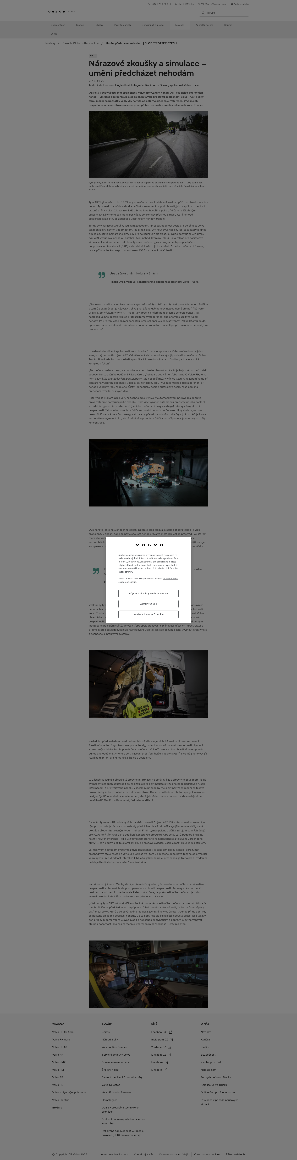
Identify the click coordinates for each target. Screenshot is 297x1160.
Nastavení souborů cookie (149, 614)
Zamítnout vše (148, 603)
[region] (148, 580)
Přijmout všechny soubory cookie (148, 593)
